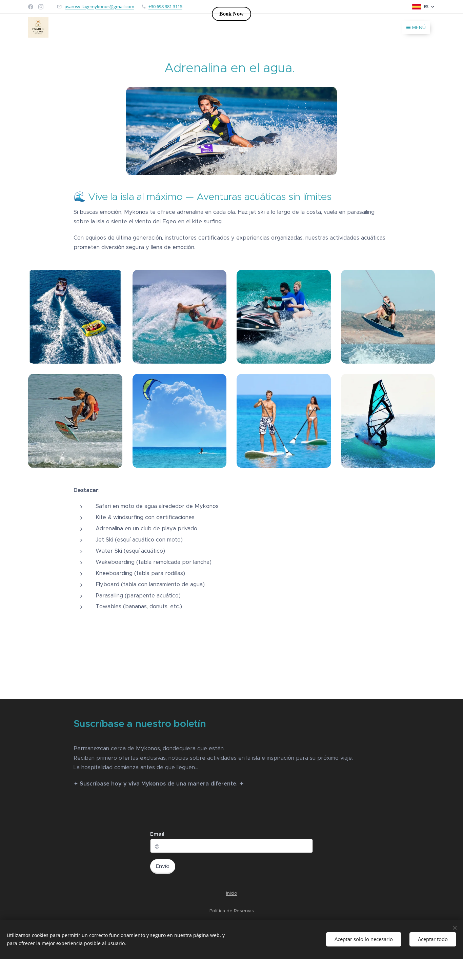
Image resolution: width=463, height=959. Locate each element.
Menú (419, 27)
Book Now (231, 14)
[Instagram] (41, 7)
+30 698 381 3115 (165, 6)
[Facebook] (30, 7)
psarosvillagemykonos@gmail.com (99, 6)
